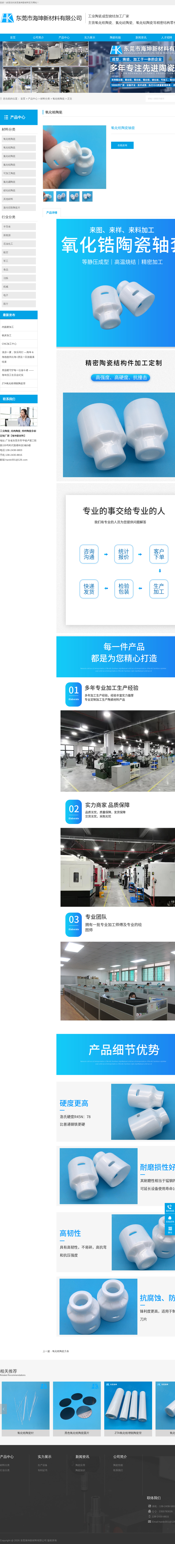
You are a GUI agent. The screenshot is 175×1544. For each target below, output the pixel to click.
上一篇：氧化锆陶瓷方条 (56, 1351)
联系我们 (118, 1470)
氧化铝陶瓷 (9, 147)
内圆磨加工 (8, 327)
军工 (5, 261)
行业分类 (5, 1470)
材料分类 (45, 98)
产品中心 (64, 37)
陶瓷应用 (80, 1465)
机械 (5, 286)
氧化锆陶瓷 (59, 98)
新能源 (7, 235)
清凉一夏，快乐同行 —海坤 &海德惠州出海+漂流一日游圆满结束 (18, 357)
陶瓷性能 (115, 37)
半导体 (7, 226)
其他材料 (8, 199)
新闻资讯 (141, 37)
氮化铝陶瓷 (9, 164)
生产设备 (42, 1465)
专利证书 (42, 1470)
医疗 (5, 303)
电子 (5, 295)
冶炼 (5, 278)
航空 (5, 252)
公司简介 (38, 37)
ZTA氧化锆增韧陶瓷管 (13, 383)
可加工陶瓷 (9, 173)
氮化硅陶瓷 (9, 156)
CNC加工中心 (9, 343)
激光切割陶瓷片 (11, 207)
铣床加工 (6, 335)
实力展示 (89, 37)
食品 (5, 269)
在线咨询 (122, 145)
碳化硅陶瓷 (9, 190)
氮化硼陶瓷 (9, 181)
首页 (13, 37)
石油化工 (8, 243)
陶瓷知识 (80, 1470)
